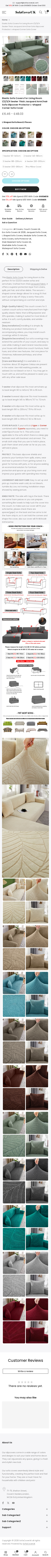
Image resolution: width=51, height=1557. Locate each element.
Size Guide (7, 218)
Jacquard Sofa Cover (37, 232)
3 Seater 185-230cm (12, 161)
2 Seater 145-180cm (33, 156)
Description (13, 269)
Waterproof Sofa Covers (13, 248)
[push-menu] (4, 12)
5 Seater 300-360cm (13, 166)
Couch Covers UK (32, 229)
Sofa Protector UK (23, 238)
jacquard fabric (38, 284)
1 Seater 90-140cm (12, 156)
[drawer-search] (40, 12)
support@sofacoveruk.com (27, 3)
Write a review (25, 1371)
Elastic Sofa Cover (15, 277)
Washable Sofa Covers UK (14, 245)
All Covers (18, 229)
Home (4, 20)
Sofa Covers (8, 238)
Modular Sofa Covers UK (35, 235)
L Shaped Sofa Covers (12, 235)
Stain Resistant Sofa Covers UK (16, 242)
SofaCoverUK (29, 1543)
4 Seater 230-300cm (35, 161)
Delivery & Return (24, 218)
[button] (4, 174)
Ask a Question (9, 222)
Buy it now (20, 189)
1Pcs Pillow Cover (33, 166)
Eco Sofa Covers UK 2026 (14, 232)
